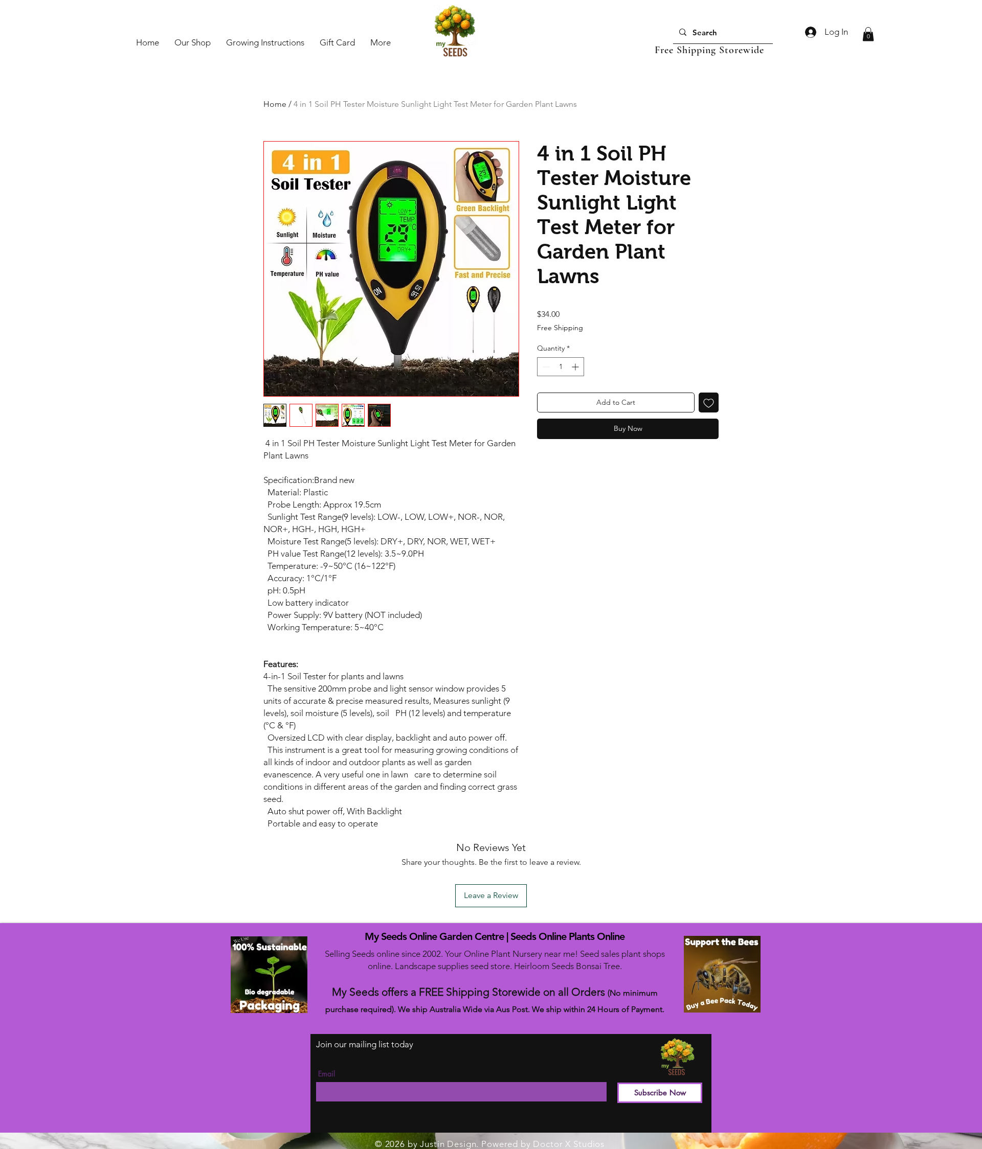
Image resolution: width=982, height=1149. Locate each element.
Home (274, 104)
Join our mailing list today (364, 1044)
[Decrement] (545, 367)
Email (326, 1073)
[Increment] (576, 367)
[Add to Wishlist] (709, 402)
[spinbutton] (560, 367)
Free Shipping (560, 327)
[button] (868, 34)
